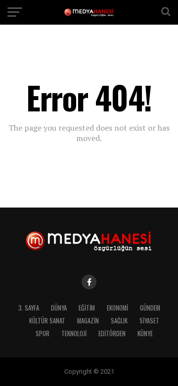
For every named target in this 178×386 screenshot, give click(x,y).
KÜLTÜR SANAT (47, 320)
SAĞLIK (119, 320)
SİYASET (149, 320)
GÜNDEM (150, 308)
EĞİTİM (87, 308)
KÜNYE (145, 333)
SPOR (42, 333)
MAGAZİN (88, 320)
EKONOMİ (117, 308)
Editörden (112, 333)
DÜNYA (59, 308)
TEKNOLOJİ (74, 333)
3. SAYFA (28, 308)
